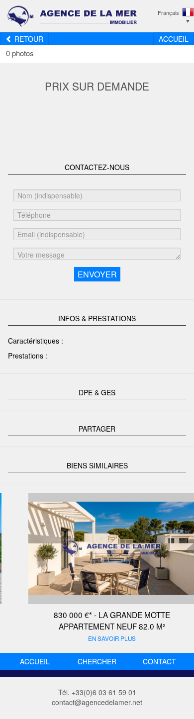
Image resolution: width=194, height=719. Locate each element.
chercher (97, 661)
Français (168, 12)
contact (159, 661)
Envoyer (97, 274)
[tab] (97, 166)
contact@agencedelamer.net (97, 702)
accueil (35, 661)
